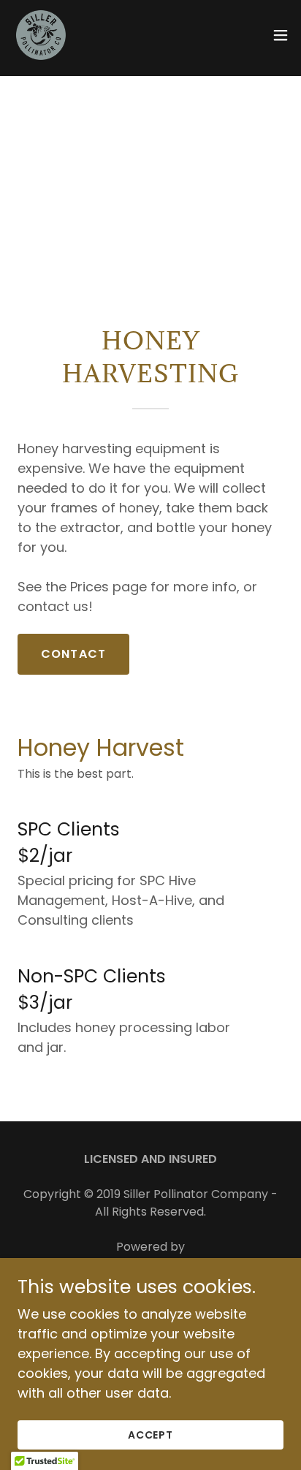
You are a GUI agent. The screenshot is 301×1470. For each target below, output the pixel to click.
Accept (151, 1435)
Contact (73, 653)
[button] (280, 35)
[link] (41, 35)
